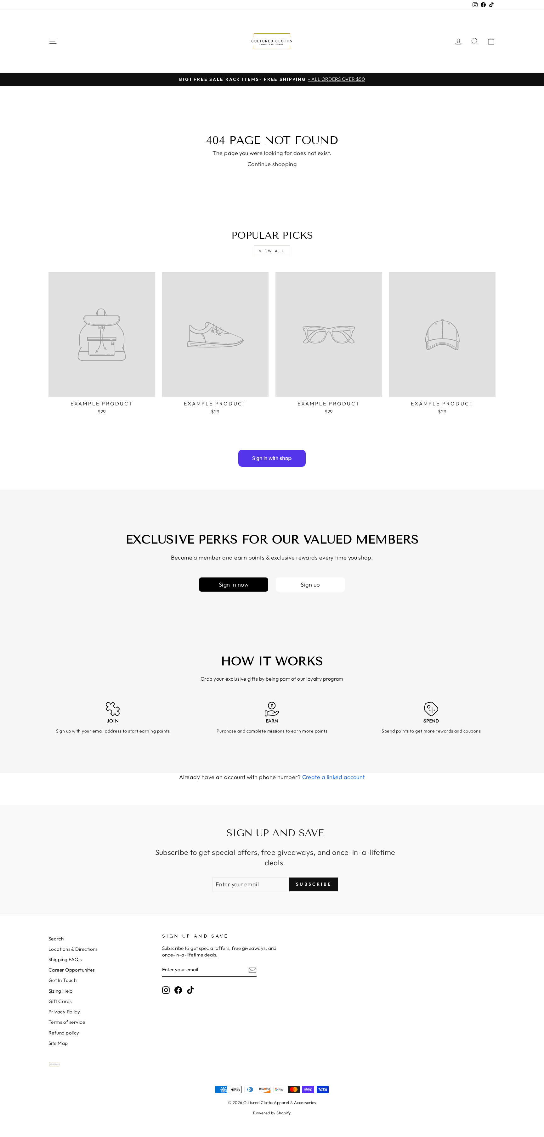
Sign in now (233, 584)
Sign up (310, 584)
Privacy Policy (64, 1012)
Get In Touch (62, 980)
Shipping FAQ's (65, 959)
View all (272, 250)
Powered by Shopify (272, 1112)
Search (56, 939)
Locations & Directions (73, 949)
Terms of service (66, 1022)
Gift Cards (60, 1001)
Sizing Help (60, 991)
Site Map (58, 1043)
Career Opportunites (71, 970)
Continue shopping (272, 164)
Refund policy (63, 1033)
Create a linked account (333, 777)
